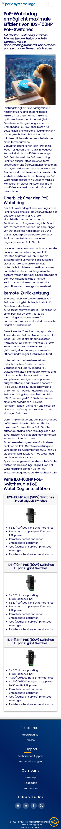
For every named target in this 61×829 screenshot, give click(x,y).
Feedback (30, 783)
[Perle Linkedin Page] (26, 806)
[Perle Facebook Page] (33, 806)
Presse (30, 740)
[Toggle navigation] (51, 3)
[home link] (19, 3)
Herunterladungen (30, 761)
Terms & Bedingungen (31, 824)
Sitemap (30, 777)
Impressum (31, 788)
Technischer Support (30, 756)
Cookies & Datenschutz (31, 827)
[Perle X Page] (41, 806)
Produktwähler (30, 734)
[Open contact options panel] (54, 822)
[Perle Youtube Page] (18, 806)
